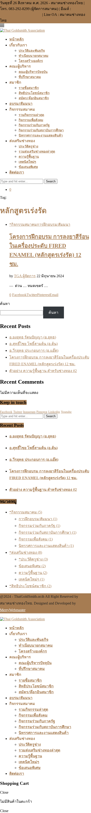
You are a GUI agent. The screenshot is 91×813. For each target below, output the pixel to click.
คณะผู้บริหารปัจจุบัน (33, 71)
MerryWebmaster (12, 610)
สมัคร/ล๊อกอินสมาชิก (34, 98)
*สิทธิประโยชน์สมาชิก (30, 586)
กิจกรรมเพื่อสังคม (31, 119)
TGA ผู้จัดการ (25, 276)
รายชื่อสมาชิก (29, 87)
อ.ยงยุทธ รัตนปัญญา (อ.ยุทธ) (32, 337)
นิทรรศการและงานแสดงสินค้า (41, 135)
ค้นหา (5, 304)
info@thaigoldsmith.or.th (20, 15)
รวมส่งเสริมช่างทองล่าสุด (37, 151)
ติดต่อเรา (16, 172)
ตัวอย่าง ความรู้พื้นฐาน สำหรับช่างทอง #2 (43, 371)
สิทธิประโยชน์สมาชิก (34, 92)
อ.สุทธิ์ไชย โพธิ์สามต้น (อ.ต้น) (33, 344)
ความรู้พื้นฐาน (29, 156)
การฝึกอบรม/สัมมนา (38, 519)
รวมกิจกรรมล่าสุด (31, 114)
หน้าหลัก (16, 39)
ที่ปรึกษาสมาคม (30, 76)
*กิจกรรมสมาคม (25, 512)
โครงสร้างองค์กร (31, 60)
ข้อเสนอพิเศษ (28, 166)
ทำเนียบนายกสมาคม (33, 55)
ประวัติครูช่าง (28, 146)
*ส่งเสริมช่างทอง (25, 552)
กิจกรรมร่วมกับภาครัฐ (34, 125)
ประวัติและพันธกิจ (32, 50)
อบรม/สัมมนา (20, 103)
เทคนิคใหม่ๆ (27, 161)
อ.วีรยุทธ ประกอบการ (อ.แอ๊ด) (33, 350)
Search (51, 181)
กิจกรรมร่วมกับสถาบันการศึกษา (41, 130)
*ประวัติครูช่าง (33, 559)
